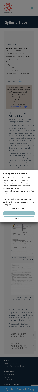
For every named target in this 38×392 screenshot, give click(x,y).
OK (19, 213)
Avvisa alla (19, 218)
